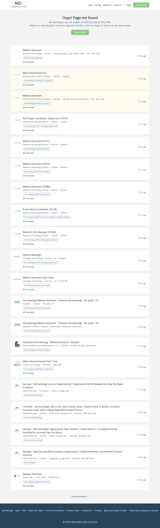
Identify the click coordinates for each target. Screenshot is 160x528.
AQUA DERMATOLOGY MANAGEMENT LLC (40, 345)
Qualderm (27, 304)
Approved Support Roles (115, 510)
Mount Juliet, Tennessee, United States (66, 326)
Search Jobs (80, 32)
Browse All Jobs (79, 496)
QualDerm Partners (30, 326)
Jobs (91, 5)
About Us (107, 5)
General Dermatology (33, 58)
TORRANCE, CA (54, 477)
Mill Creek (57, 365)
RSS (24, 510)
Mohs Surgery (29, 462)
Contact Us (87, 510)
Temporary (44, 391)
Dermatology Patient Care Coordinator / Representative (46, 217)
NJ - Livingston (60, 258)
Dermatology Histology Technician (38, 80)
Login (128, 5)
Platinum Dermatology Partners (35, 122)
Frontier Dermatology (31, 365)
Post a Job (141, 5)
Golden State (28, 477)
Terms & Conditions (55, 510)
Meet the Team (35, 510)
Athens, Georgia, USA (60, 391)
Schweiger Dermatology (32, 258)
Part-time (47, 365)
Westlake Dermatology (32, 53)
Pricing (98, 5)
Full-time (47, 53)
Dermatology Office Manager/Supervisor (40, 126)
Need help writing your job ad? (144, 510)
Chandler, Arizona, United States (76, 99)
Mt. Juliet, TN (48, 304)
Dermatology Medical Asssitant (37, 103)
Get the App (7, 510)
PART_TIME (40, 477)
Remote (64, 122)
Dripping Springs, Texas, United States (69, 53)
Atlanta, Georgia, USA (58, 436)
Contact (117, 5)
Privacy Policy (73, 510)
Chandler (66, 76)
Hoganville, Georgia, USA (59, 458)
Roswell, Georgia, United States (83, 345)
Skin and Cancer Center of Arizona (36, 76)
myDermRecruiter (30, 391)
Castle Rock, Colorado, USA (60, 413)
